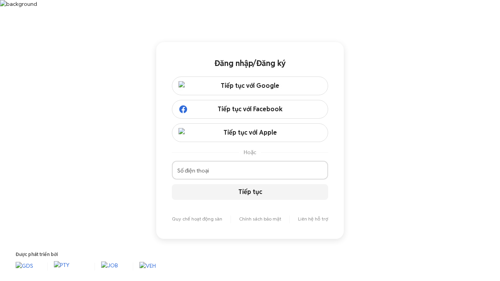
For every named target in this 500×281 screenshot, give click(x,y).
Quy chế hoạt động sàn (197, 219)
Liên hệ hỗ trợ (313, 219)
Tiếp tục (250, 192)
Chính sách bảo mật (260, 219)
